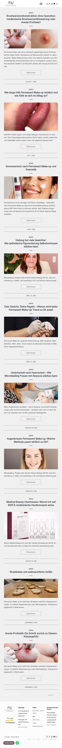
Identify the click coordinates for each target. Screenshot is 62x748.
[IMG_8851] (31, 652)
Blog (34, 716)
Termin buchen (36, 720)
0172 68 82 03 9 (23, 711)
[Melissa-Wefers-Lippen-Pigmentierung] (31, 117)
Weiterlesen (31, 72)
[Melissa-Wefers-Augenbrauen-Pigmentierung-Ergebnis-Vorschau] (31, 263)
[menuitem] (40, 3)
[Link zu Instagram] (47, 3)
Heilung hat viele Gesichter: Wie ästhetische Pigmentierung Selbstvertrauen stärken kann (31, 243)
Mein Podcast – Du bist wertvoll (38, 712)
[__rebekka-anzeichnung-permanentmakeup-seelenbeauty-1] (31, 393)
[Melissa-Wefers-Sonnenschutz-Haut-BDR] (31, 187)
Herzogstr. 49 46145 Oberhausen (23, 721)
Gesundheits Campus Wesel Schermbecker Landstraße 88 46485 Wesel (52, 717)
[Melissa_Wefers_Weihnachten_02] (31, 588)
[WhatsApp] (17, 743)
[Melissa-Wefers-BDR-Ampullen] (31, 525)
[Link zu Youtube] (54, 3)
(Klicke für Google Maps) (22, 727)
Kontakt (34, 723)
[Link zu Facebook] (49, 3)
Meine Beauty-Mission (38, 726)
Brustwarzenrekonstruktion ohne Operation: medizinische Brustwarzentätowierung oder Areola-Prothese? (31, 19)
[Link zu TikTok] (52, 3)
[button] (9, 720)
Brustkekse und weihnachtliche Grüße (31, 571)
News (31, 13)
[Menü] (40, 3)
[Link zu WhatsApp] (57, 3)
